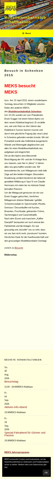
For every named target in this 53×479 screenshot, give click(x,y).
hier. (6, 467)
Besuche (19, 247)
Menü (28, 33)
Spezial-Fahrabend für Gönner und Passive (24, 434)
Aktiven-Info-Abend (15, 407)
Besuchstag (11, 381)
